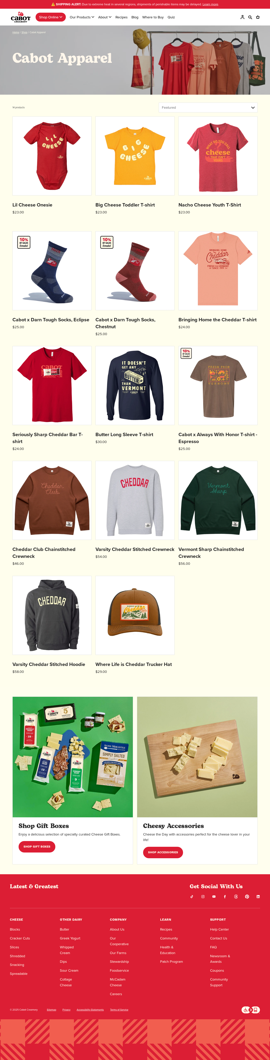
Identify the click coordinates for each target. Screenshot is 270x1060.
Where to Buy (153, 17)
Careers (116, 993)
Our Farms (118, 952)
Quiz (171, 17)
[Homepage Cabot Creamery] (21, 17)
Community (169, 938)
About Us (117, 929)
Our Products (80, 17)
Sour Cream (69, 970)
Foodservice (119, 970)
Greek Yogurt (70, 938)
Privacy (66, 1009)
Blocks (15, 929)
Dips (63, 961)
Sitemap (51, 1009)
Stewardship (119, 961)
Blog (134, 17)
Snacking (17, 964)
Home (15, 32)
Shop (24, 32)
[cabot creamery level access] (251, 1009)
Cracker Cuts (20, 938)
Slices (14, 947)
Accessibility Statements (90, 1009)
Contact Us (218, 938)
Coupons (217, 970)
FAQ (213, 947)
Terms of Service (119, 1009)
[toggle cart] (257, 17)
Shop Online (49, 17)
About (103, 17)
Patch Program (171, 961)
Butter (64, 929)
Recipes (121, 17)
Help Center (219, 929)
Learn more (210, 4)
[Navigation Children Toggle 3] (110, 17)
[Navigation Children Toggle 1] (60, 17)
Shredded (17, 955)
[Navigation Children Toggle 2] (93, 17)
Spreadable (18, 973)
